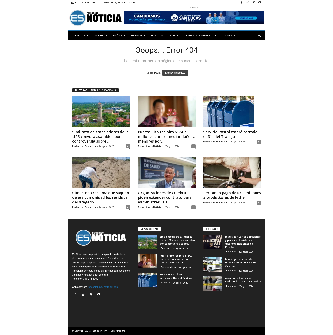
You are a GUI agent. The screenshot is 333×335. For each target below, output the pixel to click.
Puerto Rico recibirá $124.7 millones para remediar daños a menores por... (166, 136)
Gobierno (99, 35)
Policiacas (136, 35)
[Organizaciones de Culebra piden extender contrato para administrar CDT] (167, 172)
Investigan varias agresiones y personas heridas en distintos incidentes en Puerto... (243, 242)
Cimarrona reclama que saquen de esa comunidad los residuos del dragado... (100, 197)
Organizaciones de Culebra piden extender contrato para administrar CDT (165, 197)
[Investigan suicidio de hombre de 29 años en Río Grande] (212, 264)
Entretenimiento (169, 267)
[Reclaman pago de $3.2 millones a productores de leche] (232, 172)
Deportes (227, 35)
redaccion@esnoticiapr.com (103, 286)
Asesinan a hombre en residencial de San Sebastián (243, 279)
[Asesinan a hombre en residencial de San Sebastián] (212, 283)
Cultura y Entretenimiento (198, 35)
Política (117, 35)
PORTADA (80, 35)
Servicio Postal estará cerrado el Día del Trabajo (230, 134)
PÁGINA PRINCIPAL (175, 73)
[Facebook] (242, 2)
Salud (171, 35)
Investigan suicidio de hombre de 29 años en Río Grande (240, 262)
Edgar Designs (118, 330)
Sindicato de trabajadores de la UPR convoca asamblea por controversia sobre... (100, 136)
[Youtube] (259, 2)
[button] (259, 35)
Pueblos (155, 35)
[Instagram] (248, 2)
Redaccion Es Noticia (84, 146)
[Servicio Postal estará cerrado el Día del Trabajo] (232, 111)
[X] (253, 2)
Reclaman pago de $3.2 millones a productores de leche (232, 195)
